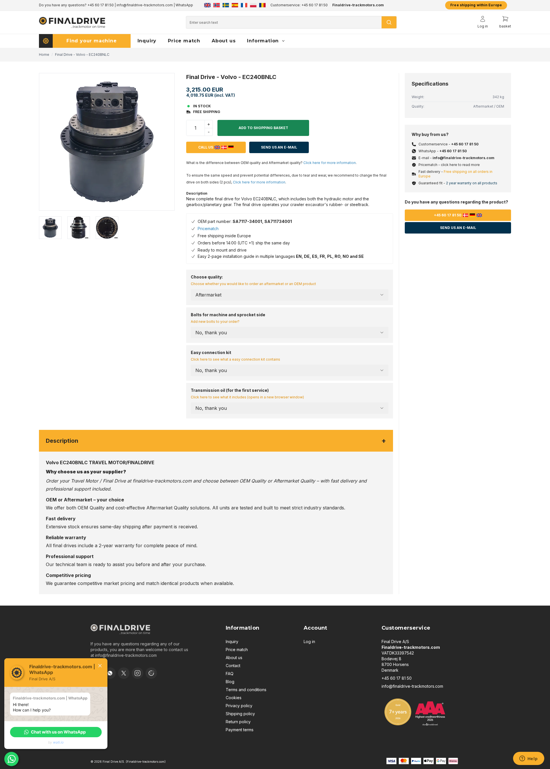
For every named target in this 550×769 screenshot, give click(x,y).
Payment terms (240, 729)
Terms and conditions (246, 689)
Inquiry (232, 641)
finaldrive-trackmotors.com (162, 481)
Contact (233, 665)
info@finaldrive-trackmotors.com (145, 5)
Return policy (238, 721)
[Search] (389, 22)
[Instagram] (137, 673)
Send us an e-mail (458, 228)
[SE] (225, 5)
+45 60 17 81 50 (100, 5)
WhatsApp (184, 5)
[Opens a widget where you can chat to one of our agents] (528, 759)
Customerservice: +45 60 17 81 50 (299, 5)
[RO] (262, 5)
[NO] (216, 5)
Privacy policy (239, 705)
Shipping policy (240, 713)
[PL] (253, 5)
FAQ (229, 673)
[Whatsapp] (110, 673)
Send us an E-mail (279, 147)
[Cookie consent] (151, 673)
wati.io (58, 742)
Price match (237, 649)
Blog (230, 681)
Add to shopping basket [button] (263, 128)
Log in (309, 641)
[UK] (207, 5)
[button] (56, 732)
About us (234, 657)
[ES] (234, 5)
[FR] (244, 5)
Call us (205, 147)
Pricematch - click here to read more (449, 165)
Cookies (233, 697)
